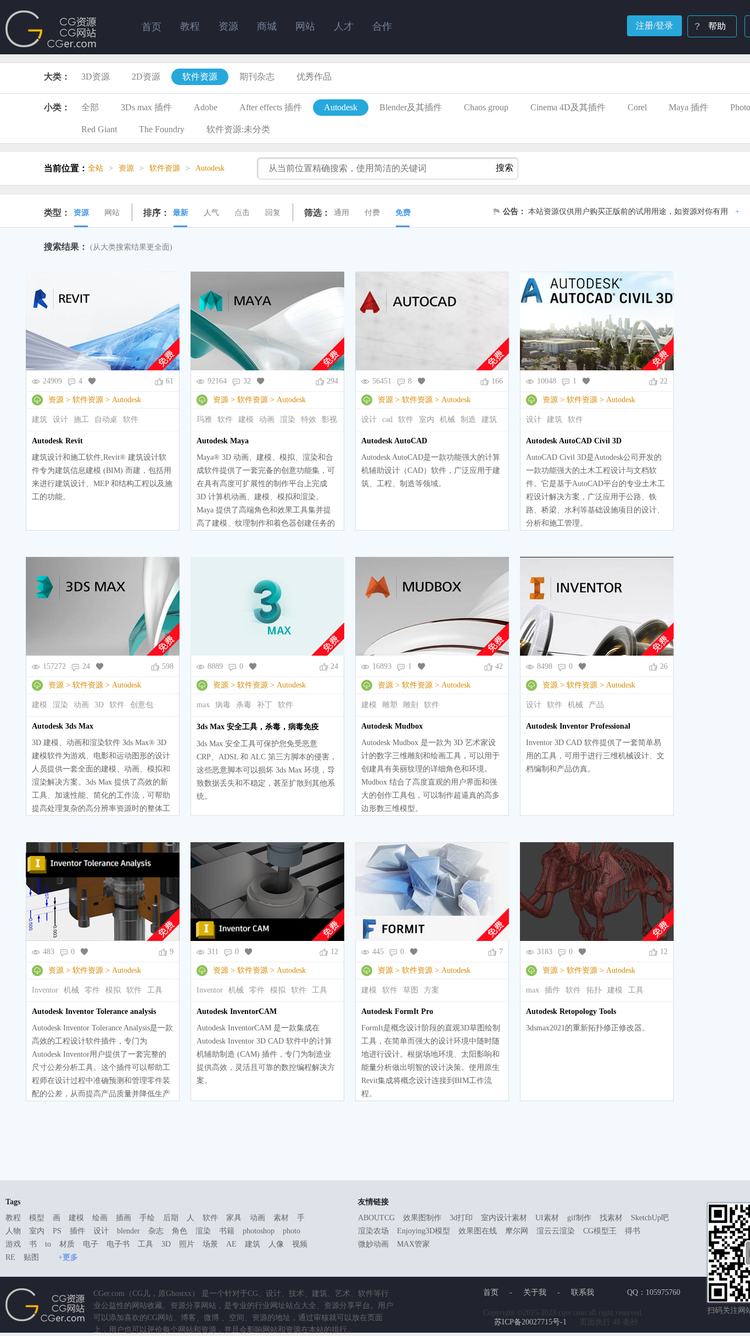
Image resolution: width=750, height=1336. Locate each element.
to (48, 1244)
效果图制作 (422, 1218)
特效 (308, 419)
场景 (210, 1244)
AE (231, 1244)
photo (291, 1231)
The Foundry (161, 129)
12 (334, 952)
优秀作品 (314, 76)
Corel (637, 107)
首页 (151, 26)
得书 (632, 1231)
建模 (246, 419)
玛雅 (204, 419)
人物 (13, 1231)
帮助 (717, 26)
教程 (13, 1218)
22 (664, 381)
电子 (90, 1244)
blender (128, 1231)
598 (167, 666)
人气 (211, 212)
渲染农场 (373, 1231)
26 (664, 666)
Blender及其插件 (410, 107)
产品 (596, 705)
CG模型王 (600, 1231)
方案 (431, 990)
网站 (112, 212)
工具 (155, 990)
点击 (242, 212)
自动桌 (105, 419)
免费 (403, 212)
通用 (341, 212)
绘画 (100, 1218)
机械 (447, 419)
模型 (36, 1218)
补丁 (264, 705)
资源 (81, 212)
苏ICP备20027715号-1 (530, 1322)
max (203, 705)
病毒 (223, 705)
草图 (410, 990)
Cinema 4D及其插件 (568, 107)
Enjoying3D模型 (423, 1231)
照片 (186, 1244)
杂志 (156, 1231)
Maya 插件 (688, 107)
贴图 (31, 1257)
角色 (179, 1231)
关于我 (534, 1292)
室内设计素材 (504, 1218)
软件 (130, 419)
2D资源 (146, 76)
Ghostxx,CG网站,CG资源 (51, 29)
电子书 (118, 1244)
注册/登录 (654, 25)
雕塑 (390, 705)
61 (169, 381)
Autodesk (340, 107)
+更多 (68, 1257)
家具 (234, 1218)
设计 (60, 419)
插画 (123, 1218)
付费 (372, 212)
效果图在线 (477, 1231)
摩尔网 (516, 1231)
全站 (95, 168)
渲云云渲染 (555, 1231)
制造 (468, 419)
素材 (281, 1218)
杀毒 (243, 705)
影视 (329, 419)
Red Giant (99, 129)
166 (497, 381)
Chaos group (486, 107)
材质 (67, 1244)
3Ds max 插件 (146, 107)
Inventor (45, 990)
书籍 (226, 1231)
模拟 (113, 990)
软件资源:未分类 (238, 129)
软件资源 (199, 76)
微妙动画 (373, 1244)
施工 (81, 419)
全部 (90, 107)
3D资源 (95, 76)
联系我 (582, 1292)
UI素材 (547, 1218)
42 (499, 666)
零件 (92, 990)
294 (332, 381)
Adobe (205, 107)
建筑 (39, 419)
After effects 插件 (270, 107)
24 (334, 666)
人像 (276, 1244)
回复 (273, 212)
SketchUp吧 (650, 1218)
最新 (180, 212)
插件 (552, 990)
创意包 (141, 705)
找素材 (611, 1218)
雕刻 (410, 705)
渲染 (287, 419)
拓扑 (594, 990)
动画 (267, 419)
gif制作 (579, 1218)
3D (99, 705)
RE (10, 1257)
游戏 (13, 1244)
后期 (170, 1218)
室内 (426, 419)
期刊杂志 (257, 76)
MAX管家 (413, 1244)
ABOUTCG (376, 1218)
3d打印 (461, 1218)
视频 (299, 1244)
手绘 (147, 1218)
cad (387, 419)
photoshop (259, 1231)
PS (57, 1231)
